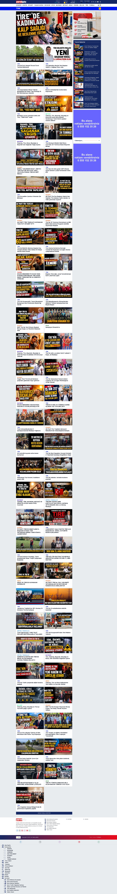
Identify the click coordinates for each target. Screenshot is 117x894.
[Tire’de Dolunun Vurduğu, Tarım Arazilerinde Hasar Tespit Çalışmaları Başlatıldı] (30, 545)
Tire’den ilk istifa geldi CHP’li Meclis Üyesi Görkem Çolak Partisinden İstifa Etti (58, 170)
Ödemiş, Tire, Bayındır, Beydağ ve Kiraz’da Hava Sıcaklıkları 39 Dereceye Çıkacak (30, 354)
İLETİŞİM (70, 819)
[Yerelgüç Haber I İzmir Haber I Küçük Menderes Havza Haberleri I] (21, 2)
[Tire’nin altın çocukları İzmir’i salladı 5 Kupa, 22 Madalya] (58, 341)
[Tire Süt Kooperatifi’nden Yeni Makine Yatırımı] (58, 621)
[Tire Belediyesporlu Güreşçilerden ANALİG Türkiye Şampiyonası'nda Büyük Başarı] (58, 289)
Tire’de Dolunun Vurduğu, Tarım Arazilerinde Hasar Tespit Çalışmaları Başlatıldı (29, 558)
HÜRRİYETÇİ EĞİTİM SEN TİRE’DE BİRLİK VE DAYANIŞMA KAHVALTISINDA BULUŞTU (28, 658)
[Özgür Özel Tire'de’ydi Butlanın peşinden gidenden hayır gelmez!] (30, 367)
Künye (6, 874)
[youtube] (79, 842)
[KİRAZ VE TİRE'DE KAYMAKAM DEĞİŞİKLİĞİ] (30, 571)
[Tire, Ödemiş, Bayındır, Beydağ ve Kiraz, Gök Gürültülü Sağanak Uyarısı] (58, 645)
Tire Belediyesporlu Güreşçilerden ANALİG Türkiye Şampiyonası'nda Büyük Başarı (57, 303)
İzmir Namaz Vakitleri (51, 822)
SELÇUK (81, 5)
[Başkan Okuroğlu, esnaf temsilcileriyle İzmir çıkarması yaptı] (58, 262)
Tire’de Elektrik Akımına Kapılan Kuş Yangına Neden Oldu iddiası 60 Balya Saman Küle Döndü (29, 250)
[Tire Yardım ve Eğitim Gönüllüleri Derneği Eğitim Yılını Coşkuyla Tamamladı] (58, 721)
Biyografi (7, 871)
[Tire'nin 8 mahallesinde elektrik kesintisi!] (58, 596)
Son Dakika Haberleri (51, 828)
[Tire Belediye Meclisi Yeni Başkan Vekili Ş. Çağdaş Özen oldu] (58, 54)
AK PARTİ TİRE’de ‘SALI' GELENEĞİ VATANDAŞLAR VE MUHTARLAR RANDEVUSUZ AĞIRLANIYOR (57, 584)
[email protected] (23, 827)
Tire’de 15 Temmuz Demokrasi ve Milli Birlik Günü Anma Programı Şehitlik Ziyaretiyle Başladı (58, 224)
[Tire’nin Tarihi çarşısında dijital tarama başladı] (30, 671)
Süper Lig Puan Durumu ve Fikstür (16, 886)
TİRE (86, 5)
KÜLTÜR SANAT (11, 854)
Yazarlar (7, 864)
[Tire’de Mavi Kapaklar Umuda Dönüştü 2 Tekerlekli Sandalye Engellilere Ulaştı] (58, 441)
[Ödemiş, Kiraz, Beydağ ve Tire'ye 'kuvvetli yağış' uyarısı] (30, 695)
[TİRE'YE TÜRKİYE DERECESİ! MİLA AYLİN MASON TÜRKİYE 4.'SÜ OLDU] (58, 771)
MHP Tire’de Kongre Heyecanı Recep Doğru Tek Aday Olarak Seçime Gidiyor (58, 708)
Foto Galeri (8, 860)
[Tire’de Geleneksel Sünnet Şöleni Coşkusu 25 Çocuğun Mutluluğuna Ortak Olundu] (58, 367)
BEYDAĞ (65, 5)
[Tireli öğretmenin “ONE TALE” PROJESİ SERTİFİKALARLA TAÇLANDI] (30, 621)
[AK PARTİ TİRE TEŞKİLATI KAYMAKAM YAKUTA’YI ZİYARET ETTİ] (30, 210)
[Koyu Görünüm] (98, 5)
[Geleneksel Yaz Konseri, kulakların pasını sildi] (30, 465)
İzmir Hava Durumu (51, 820)
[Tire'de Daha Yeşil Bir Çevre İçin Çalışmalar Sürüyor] (30, 747)
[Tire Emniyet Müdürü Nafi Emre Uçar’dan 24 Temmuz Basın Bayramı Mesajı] (58, 131)
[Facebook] (17, 830)
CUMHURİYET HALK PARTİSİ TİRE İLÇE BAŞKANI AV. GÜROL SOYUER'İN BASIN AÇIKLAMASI (58, 531)
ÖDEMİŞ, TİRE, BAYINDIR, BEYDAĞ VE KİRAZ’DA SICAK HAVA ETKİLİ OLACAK (29, 503)
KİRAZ (71, 5)
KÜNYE (86, 819)
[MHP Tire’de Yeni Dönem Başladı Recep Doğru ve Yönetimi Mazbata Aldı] (30, 315)
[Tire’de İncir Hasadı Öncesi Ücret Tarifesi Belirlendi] (30, 54)
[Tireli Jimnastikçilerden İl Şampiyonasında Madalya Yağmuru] (30, 417)
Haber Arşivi (49, 829)
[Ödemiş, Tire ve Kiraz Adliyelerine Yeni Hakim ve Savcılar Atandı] (58, 671)
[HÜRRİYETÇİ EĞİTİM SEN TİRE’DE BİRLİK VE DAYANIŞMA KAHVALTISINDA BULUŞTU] (30, 645)
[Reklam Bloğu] (87, 25)
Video (6, 862)
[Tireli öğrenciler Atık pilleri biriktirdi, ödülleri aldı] (58, 747)
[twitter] (40, 842)
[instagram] (59, 842)
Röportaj (7, 869)
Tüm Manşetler (50, 826)
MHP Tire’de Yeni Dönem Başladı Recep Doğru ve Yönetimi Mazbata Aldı (28, 329)
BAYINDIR (59, 5)
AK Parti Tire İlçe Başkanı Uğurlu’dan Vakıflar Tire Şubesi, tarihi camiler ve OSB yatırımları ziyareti (58, 198)
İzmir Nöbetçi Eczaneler (52, 819)
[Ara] (100, 2)
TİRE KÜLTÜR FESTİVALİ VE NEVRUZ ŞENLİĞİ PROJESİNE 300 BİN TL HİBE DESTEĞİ (58, 558)
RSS (19, 837)
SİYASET (30, 5)
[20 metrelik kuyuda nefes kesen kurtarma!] (30, 441)
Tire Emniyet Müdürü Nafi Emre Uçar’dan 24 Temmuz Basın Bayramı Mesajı (58, 144)
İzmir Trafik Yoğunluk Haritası (53, 823)
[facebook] (20, 842)
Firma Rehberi (9, 866)
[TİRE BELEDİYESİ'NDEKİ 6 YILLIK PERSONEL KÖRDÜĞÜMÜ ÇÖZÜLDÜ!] (30, 771)
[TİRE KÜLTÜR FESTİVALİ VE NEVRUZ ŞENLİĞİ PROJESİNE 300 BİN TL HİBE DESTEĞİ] (58, 545)
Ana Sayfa (7, 845)
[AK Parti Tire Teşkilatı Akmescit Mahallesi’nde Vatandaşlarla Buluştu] (58, 417)
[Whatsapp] (30, 830)
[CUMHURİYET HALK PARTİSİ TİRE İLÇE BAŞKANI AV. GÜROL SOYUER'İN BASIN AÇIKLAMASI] (58, 517)
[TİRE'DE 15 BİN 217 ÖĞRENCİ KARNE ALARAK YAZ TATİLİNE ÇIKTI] (58, 393)
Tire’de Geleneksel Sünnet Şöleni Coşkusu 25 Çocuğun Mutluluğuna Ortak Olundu (57, 380)
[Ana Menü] (100, 5)
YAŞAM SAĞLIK (38, 5)
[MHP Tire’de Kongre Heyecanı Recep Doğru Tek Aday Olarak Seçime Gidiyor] (58, 695)
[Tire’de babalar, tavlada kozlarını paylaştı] (58, 465)
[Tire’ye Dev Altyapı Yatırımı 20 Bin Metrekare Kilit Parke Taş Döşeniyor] (30, 721)
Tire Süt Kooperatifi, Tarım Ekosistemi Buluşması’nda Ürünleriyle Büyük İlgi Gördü (30, 303)
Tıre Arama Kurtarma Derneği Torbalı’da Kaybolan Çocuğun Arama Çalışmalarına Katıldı (58, 250)
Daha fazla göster (44, 813)
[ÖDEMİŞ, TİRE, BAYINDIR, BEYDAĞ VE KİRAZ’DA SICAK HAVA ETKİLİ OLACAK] (30, 490)
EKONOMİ (47, 5)
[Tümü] (99, 140)
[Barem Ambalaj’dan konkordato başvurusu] (58, 78)
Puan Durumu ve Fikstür (52, 825)
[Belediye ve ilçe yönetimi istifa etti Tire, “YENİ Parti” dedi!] (30, 104)
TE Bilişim (98, 837)
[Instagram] (25, 830)
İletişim (7, 876)
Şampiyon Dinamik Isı (53, 327)
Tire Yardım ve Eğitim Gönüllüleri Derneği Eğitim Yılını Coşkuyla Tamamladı (56, 734)
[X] (20, 830)
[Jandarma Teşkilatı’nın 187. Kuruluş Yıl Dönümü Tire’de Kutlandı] (30, 596)
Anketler (7, 873)
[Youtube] (27, 830)
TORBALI (91, 5)
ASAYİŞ (24, 5)
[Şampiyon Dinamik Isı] (58, 315)
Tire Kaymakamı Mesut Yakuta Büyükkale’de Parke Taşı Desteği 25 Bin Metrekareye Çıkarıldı (29, 91)
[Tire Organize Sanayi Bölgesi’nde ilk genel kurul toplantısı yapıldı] (30, 795)
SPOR (53, 5)
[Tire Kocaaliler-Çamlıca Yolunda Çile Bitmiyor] (30, 184)
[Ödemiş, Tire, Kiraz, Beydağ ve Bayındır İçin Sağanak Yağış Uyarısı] (30, 131)
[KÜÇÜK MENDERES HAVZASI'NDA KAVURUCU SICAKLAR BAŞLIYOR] (30, 393)
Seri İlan (7, 867)
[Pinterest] (22, 830)
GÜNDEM (18, 5)
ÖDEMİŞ (76, 5)
